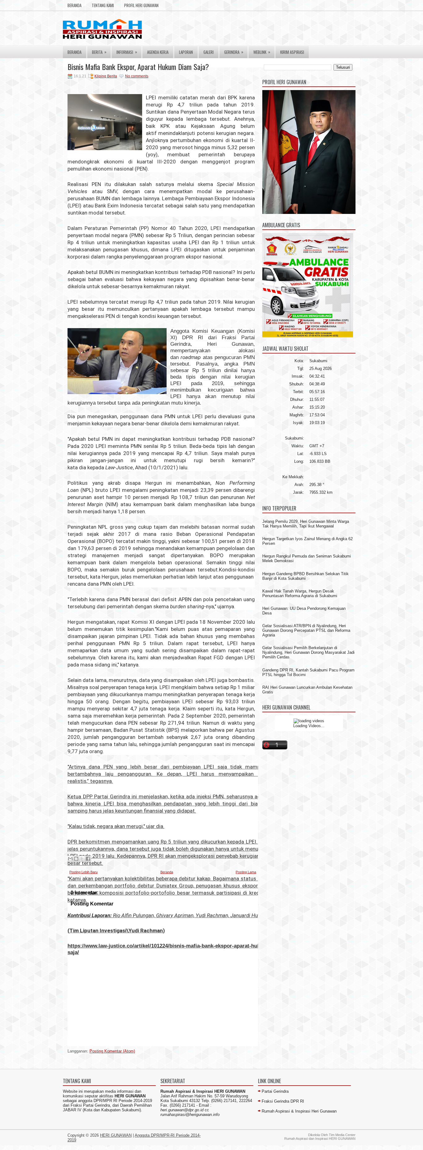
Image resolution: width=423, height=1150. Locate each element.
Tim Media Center (342, 1135)
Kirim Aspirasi (292, 52)
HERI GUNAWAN (116, 1135)
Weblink (261, 52)
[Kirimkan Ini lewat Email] (70, 859)
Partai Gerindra (275, 1091)
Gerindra (233, 52)
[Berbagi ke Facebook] (88, 859)
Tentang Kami (103, 5)
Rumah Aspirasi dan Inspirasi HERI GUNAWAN (319, 1138)
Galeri (208, 52)
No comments (136, 76)
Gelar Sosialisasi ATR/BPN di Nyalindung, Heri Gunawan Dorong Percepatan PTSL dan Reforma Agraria (306, 630)
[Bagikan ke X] (82, 859)
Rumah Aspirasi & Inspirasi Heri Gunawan (299, 1111)
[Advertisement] (177, 1042)
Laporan (186, 52)
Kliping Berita (105, 76)
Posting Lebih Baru (83, 872)
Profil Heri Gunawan (141, 5)
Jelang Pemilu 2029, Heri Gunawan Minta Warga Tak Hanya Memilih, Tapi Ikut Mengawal (305, 523)
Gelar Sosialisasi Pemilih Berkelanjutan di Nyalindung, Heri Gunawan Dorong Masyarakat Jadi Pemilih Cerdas (308, 652)
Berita (99, 52)
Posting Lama (246, 872)
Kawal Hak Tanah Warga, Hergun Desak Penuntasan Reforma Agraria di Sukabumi (299, 593)
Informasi (126, 52)
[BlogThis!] (76, 859)
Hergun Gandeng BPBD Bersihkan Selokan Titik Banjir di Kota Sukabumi (305, 576)
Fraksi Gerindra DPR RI (283, 1101)
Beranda (74, 5)
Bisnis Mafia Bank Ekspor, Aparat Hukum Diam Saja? (138, 66)
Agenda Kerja (157, 52)
